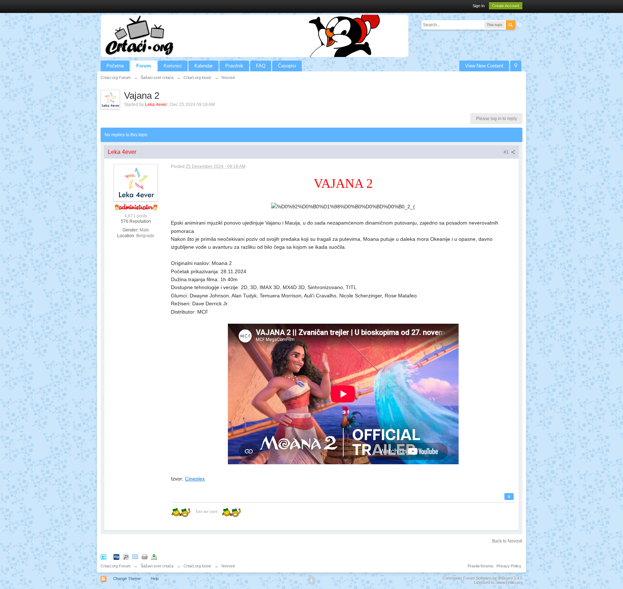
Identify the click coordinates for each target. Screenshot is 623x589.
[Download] (154, 556)
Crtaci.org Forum (116, 566)
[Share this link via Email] (135, 556)
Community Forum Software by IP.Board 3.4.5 (482, 578)
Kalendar (203, 65)
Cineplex (195, 479)
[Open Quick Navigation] (515, 66)
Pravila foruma (480, 566)
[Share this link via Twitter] (103, 556)
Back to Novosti (507, 541)
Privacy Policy (508, 566)
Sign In (479, 6)
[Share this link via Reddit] (126, 556)
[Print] (144, 556)
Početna (115, 65)
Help (155, 578)
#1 (507, 152)
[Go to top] (311, 580)
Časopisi (287, 65)
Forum (143, 65)
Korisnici (173, 65)
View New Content (484, 65)
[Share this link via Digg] (116, 556)
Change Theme (126, 578)
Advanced (519, 24)
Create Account (505, 6)
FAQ (260, 65)
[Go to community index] (254, 35)
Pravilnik (234, 65)
